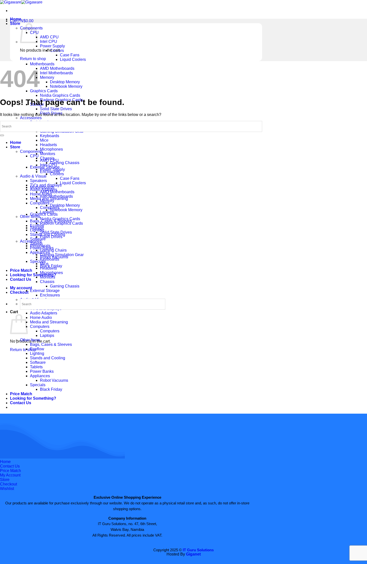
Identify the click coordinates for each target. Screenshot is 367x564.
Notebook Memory (66, 86)
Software (38, 362)
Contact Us (20, 279)
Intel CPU (48, 41)
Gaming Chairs (53, 250)
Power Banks (42, 371)
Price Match (21, 270)
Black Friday (51, 389)
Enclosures (50, 295)
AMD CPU (49, 37)
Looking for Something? (33, 275)
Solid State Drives (56, 109)
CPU (34, 156)
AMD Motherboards (57, 68)
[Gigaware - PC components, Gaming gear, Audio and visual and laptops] (21, 2)
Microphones (51, 149)
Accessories (31, 118)
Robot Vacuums (54, 380)
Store (15, 23)
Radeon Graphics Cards (61, 223)
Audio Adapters (43, 313)
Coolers (57, 174)
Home (15, 142)
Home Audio (41, 317)
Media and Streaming (49, 322)
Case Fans (69, 55)
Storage (37, 228)
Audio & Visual (33, 176)
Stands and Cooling (47, 358)
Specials (37, 261)
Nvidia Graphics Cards (60, 95)
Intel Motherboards (56, 73)
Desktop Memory (65, 82)
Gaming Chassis (64, 163)
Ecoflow (37, 349)
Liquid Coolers (73, 59)
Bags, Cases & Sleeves (51, 344)
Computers (39, 203)
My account (21, 288)
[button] (21, 21)
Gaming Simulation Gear (62, 255)
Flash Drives (51, 237)
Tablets (36, 367)
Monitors (47, 154)
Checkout (19, 292)
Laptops (47, 335)
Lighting (37, 353)
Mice (44, 140)
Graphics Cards (44, 91)
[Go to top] (2, 135)
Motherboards (42, 64)
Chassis (47, 282)
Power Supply (52, 46)
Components (31, 151)
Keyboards (49, 136)
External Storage (45, 290)
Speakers (38, 181)
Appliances (40, 376)
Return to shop (23, 350)
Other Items (30, 216)
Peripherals (40, 246)
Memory (47, 77)
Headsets (48, 145)
